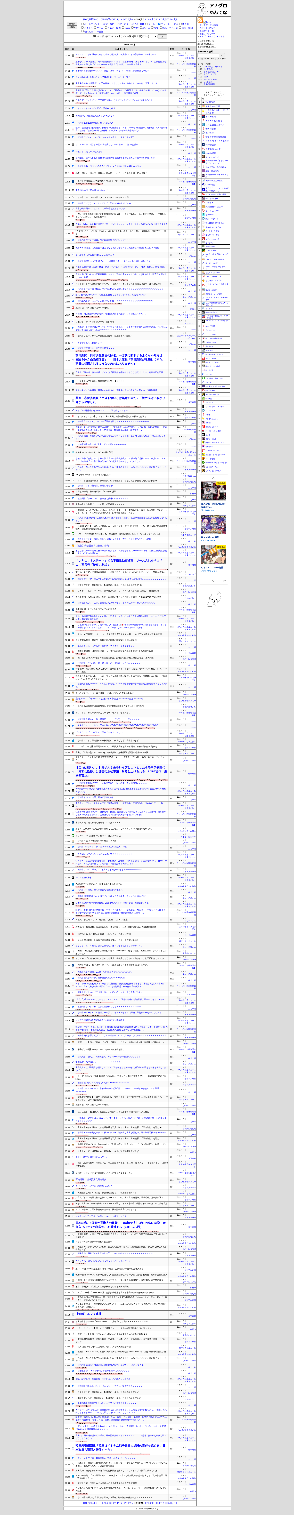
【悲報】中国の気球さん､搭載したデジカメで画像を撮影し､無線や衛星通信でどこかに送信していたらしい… (121, 519)
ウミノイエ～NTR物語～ (213, 503)
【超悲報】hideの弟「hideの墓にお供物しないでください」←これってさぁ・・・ (113, 1365)
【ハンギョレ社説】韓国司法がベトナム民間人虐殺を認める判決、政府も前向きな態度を (116, 746)
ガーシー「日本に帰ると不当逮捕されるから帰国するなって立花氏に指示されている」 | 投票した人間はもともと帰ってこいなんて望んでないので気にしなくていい (121, 1411)
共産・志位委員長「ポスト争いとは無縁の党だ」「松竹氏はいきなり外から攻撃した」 (120, 400)
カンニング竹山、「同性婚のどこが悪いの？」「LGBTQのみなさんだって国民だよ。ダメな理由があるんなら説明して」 (121, 1305)
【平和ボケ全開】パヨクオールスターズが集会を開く (100, 1049)
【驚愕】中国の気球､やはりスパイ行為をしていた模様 (101, 181)
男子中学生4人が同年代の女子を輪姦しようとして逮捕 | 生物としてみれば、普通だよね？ (117, 83)
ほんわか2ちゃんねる (213, 366)
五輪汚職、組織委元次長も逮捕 (91, 1179)
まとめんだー (210, 382)
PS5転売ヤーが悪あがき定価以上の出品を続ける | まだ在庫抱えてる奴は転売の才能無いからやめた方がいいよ (121, 790)
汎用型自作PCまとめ (214, 207)
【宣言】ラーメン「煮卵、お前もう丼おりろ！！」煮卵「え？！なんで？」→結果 (113, 539)
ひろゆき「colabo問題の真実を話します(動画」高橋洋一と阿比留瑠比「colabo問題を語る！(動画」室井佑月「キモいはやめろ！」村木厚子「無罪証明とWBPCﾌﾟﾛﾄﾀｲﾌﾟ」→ (121, 862)
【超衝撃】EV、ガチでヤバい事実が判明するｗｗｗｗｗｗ (102, 1371)
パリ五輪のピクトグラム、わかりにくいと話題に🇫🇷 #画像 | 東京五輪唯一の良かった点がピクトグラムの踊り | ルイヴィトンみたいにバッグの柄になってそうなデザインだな (121, 626)
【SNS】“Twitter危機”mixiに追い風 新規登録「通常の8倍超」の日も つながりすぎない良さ (118, 534)
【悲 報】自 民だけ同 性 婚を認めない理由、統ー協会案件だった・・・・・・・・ (114, 1497)
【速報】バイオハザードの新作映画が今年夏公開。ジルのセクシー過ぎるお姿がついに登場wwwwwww (117, 1090)
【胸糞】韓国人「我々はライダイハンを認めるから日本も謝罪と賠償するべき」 (112, 965)
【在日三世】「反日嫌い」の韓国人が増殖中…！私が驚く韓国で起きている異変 (112, 1112)
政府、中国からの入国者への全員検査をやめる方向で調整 (102, 1286)
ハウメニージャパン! (213, 276)
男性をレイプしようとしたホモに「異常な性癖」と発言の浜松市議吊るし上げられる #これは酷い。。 (119, 804)
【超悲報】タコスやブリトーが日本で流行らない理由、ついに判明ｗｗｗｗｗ (111, 783)
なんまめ (209, 308)
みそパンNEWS (189, 592)
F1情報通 (209, 203)
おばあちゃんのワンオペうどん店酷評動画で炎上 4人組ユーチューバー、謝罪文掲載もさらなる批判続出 (121, 1489)
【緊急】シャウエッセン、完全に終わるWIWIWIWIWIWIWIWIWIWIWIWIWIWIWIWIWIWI (117, 725)
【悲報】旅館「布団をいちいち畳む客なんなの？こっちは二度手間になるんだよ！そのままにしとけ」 (120, 437)
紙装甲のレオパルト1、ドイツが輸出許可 (94, 452)
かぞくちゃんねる (212, 239)
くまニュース (210, 330)
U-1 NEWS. (208, 69)
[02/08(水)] (150, 19)
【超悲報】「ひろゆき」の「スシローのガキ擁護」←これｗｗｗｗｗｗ (108, 663)
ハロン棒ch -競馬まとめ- (214, 378)
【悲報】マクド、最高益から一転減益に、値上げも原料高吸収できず (107, 740)
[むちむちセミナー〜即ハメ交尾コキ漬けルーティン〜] (213, 555)
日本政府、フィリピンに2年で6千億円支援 (95, 322)
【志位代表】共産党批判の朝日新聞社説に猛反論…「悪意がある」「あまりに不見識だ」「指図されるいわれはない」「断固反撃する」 (121, 215)
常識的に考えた (189, 199)
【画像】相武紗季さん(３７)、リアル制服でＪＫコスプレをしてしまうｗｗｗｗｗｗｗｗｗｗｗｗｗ (121, 1035)
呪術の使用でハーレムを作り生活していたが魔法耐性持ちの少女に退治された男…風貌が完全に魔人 (121, 1274)
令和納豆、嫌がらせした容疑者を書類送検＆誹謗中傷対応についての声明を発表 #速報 (115, 158)
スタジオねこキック (210, 506)
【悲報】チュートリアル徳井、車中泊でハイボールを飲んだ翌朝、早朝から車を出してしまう (118, 1012)
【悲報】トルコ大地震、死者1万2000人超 (94, 797)
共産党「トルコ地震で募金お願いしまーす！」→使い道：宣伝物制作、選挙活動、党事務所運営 (119, 1197)
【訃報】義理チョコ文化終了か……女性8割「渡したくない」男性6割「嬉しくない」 (114, 261)
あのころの (209, 350)
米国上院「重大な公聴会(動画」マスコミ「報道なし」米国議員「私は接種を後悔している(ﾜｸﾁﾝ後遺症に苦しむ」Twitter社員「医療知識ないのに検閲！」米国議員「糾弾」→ (121, 91)
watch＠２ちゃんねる (187, 635)
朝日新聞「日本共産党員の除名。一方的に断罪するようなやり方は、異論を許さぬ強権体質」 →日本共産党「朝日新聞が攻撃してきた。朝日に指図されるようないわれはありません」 (120, 359)
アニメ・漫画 (114, 28)
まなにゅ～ (209, 423)
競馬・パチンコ (170, 28)
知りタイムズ (190, 285)
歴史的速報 (209, 346)
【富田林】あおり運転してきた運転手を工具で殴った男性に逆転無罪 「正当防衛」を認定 (117, 1138)
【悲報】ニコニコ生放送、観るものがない (95, 123)
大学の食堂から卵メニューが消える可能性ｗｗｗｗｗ (100, 504)
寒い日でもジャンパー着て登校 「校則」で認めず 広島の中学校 (105, 693)
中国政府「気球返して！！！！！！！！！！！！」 (99, 1062)
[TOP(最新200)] (90, 19)
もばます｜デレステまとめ (215, 406)
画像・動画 (187, 28)
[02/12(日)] (106, 19)
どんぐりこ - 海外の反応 (216, 167)
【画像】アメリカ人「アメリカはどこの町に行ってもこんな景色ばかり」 (109, 992)
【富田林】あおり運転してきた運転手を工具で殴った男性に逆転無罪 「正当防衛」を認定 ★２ (120, 1127)
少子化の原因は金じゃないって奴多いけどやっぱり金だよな (103, 77)
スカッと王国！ (211, 358)
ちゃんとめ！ (190, 323)
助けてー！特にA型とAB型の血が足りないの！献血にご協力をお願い (107, 144)
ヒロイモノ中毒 (212, 211)
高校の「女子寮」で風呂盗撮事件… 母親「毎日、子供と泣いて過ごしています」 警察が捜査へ (120, 572)
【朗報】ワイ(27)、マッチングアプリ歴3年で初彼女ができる (103, 203)
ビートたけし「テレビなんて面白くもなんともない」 (100, 732)
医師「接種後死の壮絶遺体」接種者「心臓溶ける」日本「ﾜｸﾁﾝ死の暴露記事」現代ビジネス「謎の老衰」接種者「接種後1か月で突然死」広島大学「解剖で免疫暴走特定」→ (121, 129)
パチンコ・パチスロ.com (215, 259)
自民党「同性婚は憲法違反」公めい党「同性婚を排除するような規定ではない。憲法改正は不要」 (120, 372)
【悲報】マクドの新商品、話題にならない (95, 485)
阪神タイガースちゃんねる (215, 443)
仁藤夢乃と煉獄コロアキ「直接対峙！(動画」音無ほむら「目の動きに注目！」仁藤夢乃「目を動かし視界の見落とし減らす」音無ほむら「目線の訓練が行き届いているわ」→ (121, 813)
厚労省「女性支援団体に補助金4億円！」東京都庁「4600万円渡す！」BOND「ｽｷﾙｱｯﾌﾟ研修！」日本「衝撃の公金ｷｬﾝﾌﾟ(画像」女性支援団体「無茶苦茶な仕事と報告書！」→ (121, 428)
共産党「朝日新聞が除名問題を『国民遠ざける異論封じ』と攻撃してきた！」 (111, 314)
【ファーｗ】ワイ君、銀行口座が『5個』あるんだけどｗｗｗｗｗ (106, 1458)
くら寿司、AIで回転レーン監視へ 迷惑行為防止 (98, 836)
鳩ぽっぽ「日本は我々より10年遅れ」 (93, 308)
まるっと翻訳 (211, 246)
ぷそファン (210, 243)
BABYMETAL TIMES (213, 451)
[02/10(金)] (128, 19)
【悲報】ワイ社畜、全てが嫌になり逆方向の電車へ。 (100, 890)
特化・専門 (109, 24)
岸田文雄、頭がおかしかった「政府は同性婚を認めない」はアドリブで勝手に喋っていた (116, 1470)
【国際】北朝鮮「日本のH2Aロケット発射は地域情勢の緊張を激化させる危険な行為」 (115, 651)
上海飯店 (205, 540)
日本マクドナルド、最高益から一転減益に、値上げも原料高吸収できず (108, 1398)
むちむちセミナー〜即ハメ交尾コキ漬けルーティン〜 (213, 571)
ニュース (165, 24)
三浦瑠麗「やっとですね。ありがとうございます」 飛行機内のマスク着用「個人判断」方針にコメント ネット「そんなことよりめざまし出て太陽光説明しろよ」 (121, 511)
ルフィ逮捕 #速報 (83, 877)
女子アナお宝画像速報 (213, 67)
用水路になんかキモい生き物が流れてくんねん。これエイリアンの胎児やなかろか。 (114, 829)
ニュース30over (189, 211)
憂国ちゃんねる (189, 506)
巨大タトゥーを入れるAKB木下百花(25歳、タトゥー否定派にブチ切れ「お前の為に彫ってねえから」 (120, 758)
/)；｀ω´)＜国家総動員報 (214, 338)
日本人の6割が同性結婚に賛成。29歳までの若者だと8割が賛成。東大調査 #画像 (112, 903)
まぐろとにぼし (210, 74)
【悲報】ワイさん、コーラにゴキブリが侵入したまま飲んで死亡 (105, 137)
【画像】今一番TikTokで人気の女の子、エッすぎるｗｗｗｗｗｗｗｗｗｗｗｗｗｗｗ (114, 1253)
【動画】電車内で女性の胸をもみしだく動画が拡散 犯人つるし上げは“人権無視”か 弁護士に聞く (121, 1144)
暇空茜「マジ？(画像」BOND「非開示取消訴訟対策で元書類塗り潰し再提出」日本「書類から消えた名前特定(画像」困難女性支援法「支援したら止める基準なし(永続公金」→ (122, 1028)
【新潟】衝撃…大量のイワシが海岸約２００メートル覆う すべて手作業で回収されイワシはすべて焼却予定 (121, 1235)
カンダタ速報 (211, 250)
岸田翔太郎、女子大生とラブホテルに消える (96, 609)
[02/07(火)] (161, 19)
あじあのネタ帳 (212, 157)
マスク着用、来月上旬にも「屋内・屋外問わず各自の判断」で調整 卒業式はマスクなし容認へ (119, 597)
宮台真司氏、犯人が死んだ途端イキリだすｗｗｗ (98, 822)
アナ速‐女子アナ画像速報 (217, 141)
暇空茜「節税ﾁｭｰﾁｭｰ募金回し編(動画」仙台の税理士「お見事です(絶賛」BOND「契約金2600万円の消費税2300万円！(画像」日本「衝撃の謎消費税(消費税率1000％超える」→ (121, 1418)
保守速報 (192, 362)
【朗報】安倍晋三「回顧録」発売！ (93, 545)
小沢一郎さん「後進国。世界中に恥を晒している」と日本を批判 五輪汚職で (111, 173)
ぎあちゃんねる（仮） (213, 394)
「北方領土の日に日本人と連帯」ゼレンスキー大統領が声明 (103, 934)
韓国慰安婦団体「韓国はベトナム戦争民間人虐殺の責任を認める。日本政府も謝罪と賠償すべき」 (120, 1447)
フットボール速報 (212, 231)
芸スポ (185, 24)
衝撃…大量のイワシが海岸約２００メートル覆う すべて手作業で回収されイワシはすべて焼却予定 (121, 1203)
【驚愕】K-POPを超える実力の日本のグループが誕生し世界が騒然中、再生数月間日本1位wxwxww (121, 1132)
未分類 (100, 31)
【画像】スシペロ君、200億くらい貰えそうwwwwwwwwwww (104, 972)
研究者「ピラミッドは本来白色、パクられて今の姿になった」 (104, 1173)
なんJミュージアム (213, 227)
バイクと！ (209, 402)
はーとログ (209, 446)
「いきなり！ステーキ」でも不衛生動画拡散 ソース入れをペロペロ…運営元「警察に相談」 (119, 562)
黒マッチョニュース (187, 641)
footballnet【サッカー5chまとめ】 (217, 463)
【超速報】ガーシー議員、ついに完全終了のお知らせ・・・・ (104, 240)
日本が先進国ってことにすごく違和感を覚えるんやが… (101, 208)
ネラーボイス (211, 215)
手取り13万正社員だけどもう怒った (92, 1157)
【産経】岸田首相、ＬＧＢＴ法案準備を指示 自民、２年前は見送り (107, 940)
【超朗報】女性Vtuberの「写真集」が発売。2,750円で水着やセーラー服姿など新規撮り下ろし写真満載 (121, 685)
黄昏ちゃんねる (211, 439)
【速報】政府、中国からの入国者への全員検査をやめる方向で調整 (106, 1483)
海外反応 (88, 31)
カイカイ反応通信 (214, 120)
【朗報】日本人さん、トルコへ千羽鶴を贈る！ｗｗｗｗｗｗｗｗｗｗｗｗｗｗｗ (112, 421)
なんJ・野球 (138, 24)
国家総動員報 (209, 84)
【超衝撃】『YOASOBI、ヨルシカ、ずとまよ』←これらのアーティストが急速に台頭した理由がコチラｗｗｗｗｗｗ (121, 1119)
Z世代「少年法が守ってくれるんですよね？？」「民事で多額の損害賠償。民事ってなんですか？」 (121, 999)
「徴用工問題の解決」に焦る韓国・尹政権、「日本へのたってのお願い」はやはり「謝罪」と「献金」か (120, 1340)
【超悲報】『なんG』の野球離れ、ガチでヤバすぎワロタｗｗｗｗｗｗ (108, 1057)
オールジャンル (92, 24)
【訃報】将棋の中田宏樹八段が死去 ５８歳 (96, 840)
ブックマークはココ (209, 25)
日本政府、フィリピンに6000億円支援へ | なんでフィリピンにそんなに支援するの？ (114, 100)
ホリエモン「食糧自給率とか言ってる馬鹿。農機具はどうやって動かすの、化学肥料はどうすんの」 (121, 958)
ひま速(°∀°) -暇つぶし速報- (215, 386)
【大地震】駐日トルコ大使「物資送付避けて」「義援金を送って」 (106, 1192)
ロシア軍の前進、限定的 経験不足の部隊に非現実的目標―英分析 (106, 640)
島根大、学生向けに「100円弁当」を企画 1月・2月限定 (102, 919)
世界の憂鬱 (211, 129)
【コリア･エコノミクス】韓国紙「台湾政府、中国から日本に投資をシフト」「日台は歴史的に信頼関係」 (121, 1077)
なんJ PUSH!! (210, 326)
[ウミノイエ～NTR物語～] (213, 491)
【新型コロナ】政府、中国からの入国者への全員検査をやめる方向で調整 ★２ (112, 1334)
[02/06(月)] (171, 19)
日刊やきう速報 (211, 342)
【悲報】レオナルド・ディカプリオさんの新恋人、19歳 (101, 846)
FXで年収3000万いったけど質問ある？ (93, 475)
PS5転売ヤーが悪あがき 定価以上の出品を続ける (99, 884)
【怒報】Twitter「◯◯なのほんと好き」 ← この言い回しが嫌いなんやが (108, 166)
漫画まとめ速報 (211, 290)
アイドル (88, 28)
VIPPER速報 (211, 145)
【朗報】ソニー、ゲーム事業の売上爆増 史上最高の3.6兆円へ (104, 336)
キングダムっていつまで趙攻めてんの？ (94, 1185)
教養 (156, 28)
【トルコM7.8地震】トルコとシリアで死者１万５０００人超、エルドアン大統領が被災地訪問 (119, 634)
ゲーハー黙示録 (211, 312)
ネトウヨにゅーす (188, 535)
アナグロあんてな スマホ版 (212, 36)
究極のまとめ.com (212, 427)
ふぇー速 (192, 72)
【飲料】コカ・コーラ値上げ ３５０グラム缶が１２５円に (103, 197)
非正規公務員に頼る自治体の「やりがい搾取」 (97, 491)
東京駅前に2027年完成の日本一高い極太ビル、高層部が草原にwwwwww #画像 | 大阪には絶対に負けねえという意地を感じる (121, 552)
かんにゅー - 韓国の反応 (216, 194)
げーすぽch (209, 370)
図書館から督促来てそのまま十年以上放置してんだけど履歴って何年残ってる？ (112, 71)
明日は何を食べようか (215, 223)
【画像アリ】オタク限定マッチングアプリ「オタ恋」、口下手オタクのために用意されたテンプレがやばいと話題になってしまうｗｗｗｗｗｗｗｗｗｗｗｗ (121, 328)
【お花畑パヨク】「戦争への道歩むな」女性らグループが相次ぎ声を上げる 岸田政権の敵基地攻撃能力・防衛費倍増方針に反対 (121, 527)
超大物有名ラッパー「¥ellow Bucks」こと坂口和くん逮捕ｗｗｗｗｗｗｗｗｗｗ (112, 1321)
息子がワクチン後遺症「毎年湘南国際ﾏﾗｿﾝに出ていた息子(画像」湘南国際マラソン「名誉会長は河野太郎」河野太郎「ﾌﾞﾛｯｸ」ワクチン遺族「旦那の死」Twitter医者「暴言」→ (121, 63)
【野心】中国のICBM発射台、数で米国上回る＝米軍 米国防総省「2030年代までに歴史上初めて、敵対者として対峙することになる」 (121, 1298)
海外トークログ (212, 219)
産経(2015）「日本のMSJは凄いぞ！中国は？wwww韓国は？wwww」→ (111, 698)
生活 (136, 28)
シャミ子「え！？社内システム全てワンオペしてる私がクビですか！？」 (109, 946)
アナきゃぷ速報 (213, 106)
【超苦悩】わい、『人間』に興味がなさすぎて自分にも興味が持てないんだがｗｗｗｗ (115, 603)
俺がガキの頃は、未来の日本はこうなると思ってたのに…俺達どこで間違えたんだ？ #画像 (117, 248)
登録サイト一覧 (207, 31)
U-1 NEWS (208, 82)
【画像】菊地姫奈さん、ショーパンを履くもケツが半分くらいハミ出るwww (110, 896)
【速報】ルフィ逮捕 (89, 1314)
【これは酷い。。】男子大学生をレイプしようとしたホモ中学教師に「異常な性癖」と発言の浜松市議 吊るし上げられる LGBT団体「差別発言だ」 (121, 771)
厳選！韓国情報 (212, 171)
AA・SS (146, 28)
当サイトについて (208, 28)
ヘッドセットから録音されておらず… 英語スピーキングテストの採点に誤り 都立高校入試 (118, 284)
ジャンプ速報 (210, 459)
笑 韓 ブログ (211, 263)
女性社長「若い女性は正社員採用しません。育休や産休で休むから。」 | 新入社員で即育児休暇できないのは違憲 (121, 275)
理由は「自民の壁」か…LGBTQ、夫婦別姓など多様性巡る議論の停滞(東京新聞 (112, 752)
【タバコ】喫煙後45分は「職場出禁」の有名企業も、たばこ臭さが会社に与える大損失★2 (117, 480)
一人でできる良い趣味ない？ (89, 343)
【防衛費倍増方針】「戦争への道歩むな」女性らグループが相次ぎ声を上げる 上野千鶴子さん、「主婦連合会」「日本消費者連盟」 (122, 1098)
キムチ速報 (211, 116)
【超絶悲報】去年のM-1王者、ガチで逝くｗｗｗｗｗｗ (101, 444)
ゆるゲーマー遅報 (212, 235)
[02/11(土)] (117, 19)
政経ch (193, 309)
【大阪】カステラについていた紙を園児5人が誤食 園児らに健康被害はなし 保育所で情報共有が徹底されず (121, 1248)
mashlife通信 (211, 153)
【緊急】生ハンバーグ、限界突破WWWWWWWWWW (100, 978)
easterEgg (209, 398)
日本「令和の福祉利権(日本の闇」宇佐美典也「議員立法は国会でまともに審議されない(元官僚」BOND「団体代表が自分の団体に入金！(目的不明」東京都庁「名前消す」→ (120, 985)
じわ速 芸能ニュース (215, 125)
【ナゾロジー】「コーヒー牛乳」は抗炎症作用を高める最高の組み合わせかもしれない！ (116, 1292)
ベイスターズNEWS (212, 362)
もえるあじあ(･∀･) (211, 72)
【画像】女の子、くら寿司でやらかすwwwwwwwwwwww (102, 1082)
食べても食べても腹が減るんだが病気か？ (95, 255)
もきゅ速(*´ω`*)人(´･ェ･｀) (215, 467)
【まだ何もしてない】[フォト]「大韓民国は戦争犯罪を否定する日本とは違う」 (112, 416)
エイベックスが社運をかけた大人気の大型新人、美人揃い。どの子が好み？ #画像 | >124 (116, 54)
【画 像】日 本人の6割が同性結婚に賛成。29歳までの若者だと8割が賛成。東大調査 (115, 658)
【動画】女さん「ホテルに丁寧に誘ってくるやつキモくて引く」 (105, 646)
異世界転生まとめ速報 (214, 294)
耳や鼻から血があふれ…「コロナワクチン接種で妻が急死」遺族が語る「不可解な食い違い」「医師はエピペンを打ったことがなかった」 (121, 677)
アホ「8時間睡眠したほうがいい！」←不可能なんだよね (102, 410)
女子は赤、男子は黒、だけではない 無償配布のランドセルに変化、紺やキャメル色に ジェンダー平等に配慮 (121, 670)
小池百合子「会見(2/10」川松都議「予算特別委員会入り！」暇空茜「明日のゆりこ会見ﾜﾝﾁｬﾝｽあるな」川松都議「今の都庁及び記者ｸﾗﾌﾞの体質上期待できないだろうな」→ (121, 460)
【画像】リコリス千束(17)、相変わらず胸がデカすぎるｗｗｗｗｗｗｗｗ (109, 869)
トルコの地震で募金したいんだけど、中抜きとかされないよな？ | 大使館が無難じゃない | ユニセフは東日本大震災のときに (121, 617)
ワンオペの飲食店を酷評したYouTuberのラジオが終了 (100, 1020)
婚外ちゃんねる (210, 79)
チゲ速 (208, 415)
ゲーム (100, 28)
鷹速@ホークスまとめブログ (215, 455)
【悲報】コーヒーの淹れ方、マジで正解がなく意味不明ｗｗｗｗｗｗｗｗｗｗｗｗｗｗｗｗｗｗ (119, 289)
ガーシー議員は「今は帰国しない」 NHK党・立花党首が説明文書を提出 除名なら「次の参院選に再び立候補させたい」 (121, 1477)
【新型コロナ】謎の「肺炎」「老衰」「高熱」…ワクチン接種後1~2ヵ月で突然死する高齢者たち (120, 1042)
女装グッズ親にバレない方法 (89, 151)
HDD (206, 77)
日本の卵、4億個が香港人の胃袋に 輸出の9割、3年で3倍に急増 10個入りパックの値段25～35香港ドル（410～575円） (121, 1225)
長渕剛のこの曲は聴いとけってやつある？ (95, 116)
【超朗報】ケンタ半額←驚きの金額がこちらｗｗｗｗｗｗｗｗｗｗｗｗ (108, 1006)
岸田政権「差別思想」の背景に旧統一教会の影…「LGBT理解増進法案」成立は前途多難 (116, 927)
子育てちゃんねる (212, 419)
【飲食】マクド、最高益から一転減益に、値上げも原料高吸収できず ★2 (109, 585)
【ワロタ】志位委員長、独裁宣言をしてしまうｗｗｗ (100, 381)
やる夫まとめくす (213, 149)
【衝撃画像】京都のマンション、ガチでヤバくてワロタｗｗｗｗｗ (106, 1403)
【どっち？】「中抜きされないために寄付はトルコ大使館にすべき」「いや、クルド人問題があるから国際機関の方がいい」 (121, 1428)
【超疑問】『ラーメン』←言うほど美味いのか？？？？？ (102, 498)
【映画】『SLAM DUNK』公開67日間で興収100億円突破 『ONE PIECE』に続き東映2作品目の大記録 (121, 1353)
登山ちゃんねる (212, 198)
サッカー (152, 24)
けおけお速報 (210, 390)
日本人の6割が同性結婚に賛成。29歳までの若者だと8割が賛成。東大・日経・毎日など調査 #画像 (120, 267)
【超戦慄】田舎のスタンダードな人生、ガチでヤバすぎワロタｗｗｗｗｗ (109, 1386)
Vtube (127, 28)
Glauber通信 (211, 185)
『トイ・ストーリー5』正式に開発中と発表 (95, 108)
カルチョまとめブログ (213, 471)
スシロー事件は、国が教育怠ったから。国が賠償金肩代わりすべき (106, 1209)
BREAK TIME (210, 411)
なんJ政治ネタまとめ (187, 547)
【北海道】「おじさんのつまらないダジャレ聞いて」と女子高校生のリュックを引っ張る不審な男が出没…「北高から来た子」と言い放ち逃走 (121, 1464)
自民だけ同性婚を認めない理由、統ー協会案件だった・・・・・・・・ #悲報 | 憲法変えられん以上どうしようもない (121, 1437)
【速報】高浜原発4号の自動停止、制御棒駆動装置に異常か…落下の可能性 (110, 706)
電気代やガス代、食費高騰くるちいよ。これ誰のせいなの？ (103, 1379)
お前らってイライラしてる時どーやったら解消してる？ (101, 1216)
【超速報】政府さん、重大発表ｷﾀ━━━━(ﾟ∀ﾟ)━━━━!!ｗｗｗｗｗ (108, 719)
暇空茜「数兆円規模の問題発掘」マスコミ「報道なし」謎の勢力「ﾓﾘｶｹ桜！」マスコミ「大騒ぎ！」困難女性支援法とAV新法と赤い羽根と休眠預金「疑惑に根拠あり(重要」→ (121, 911)
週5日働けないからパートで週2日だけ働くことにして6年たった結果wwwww (110, 295)
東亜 (176, 24)
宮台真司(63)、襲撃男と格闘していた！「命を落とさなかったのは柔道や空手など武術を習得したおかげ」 (121, 1069)
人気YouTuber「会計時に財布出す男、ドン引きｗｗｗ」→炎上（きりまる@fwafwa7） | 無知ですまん (122, 224)
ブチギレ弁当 (207, 573)
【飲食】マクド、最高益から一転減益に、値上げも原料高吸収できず (107, 1151)
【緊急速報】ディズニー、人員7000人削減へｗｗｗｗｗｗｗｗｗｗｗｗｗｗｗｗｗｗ (114, 301)
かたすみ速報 (190, 218)
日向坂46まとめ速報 (214, 181)
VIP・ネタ (123, 24)
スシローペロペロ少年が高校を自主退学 (94, 1242)
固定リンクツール (208, 34)
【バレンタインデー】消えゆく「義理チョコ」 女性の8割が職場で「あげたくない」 (115, 1328)
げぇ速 (208, 435)
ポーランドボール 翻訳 (213, 431)
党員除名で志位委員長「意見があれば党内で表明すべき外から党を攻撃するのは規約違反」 (117, 390)
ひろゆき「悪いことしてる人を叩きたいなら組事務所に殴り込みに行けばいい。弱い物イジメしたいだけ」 (121, 468)
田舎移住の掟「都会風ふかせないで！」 (94, 190)
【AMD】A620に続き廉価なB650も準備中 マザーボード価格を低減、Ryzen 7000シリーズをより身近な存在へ (121, 952)
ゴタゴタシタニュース (186, 235)
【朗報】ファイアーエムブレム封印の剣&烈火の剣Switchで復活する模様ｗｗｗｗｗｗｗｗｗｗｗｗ (121, 579)
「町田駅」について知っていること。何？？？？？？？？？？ (104, 854)
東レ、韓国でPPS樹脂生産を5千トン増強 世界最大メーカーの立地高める (109, 1269)
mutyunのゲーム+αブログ (214, 354)
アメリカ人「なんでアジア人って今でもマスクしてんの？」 (103, 713)
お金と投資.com (189, 476)
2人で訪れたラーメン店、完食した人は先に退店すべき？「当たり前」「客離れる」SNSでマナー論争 (121, 232)
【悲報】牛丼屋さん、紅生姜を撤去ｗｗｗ (95, 348)
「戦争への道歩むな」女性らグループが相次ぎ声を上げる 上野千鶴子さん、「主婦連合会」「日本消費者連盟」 (122, 1164)
